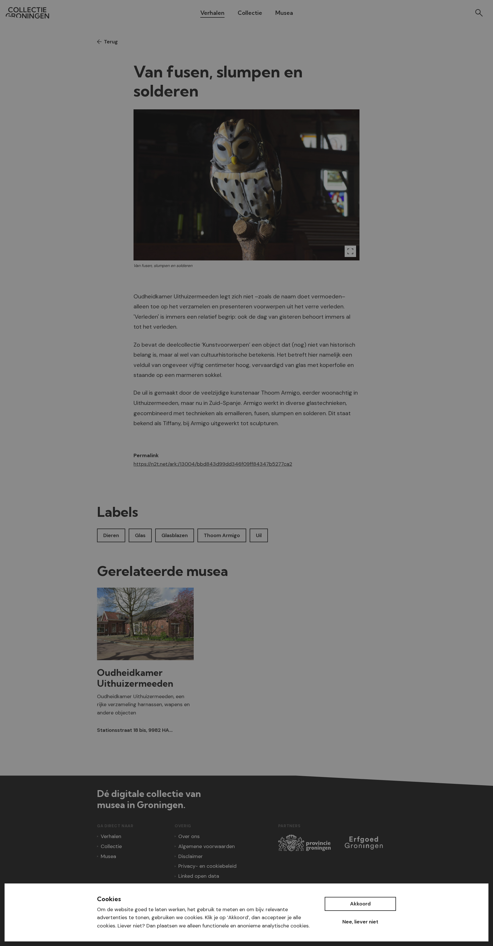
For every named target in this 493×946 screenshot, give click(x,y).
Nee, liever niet (360, 921)
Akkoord (360, 903)
